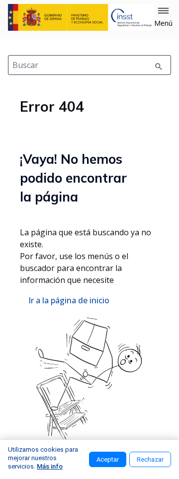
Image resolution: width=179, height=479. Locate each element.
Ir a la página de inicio (68, 300)
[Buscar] (159, 65)
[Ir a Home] (81, 17)
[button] (163, 17)
